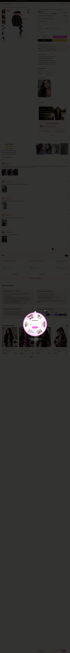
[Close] (45, 310)
